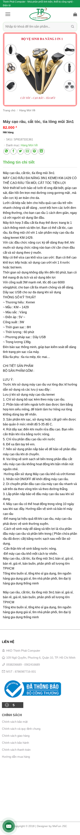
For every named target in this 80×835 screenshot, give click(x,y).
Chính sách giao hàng (16, 735)
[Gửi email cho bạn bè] (27, 151)
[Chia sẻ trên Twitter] (20, 151)
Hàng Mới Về (27, 110)
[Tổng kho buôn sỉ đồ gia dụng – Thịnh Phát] (40, 14)
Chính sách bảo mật (15, 721)
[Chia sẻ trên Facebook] (13, 151)
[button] (8, 14)
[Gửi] (72, 26)
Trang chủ (9, 110)
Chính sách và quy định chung (21, 728)
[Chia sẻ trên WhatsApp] (6, 151)
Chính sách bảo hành (15, 742)
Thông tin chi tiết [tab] (19, 162)
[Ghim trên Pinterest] (34, 151)
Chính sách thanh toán (16, 749)
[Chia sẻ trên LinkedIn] (41, 151)
